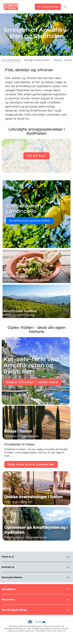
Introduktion (11, 60)
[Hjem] (10, 7)
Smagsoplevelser (37, 60)
